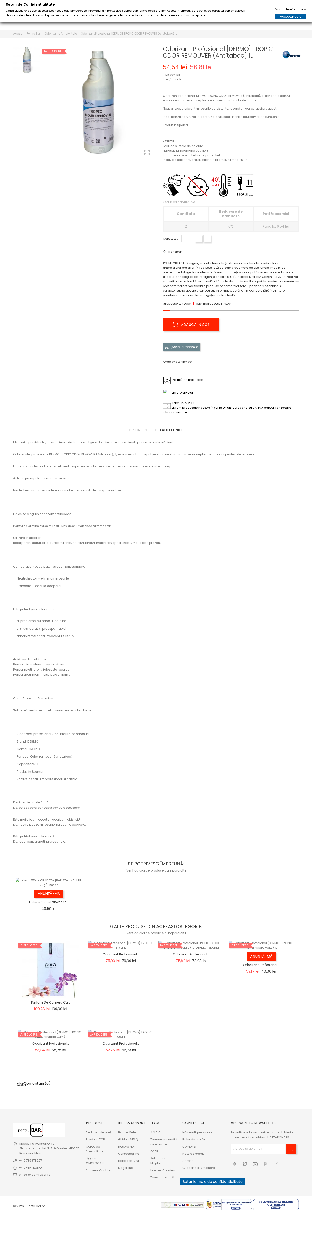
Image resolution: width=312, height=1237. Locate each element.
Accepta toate (290, 16)
